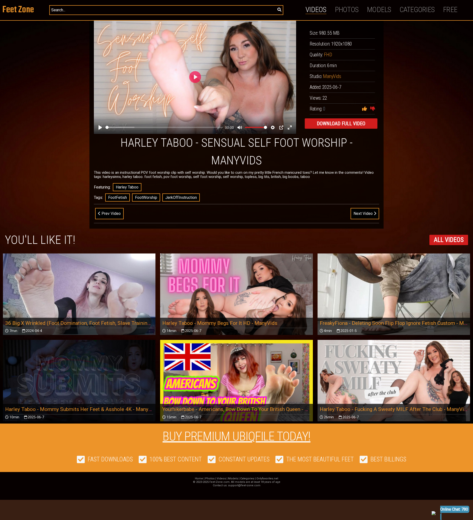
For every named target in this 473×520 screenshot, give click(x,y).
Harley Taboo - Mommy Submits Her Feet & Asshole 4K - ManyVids (82, 409)
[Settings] (273, 127)
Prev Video (111, 213)
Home (199, 478)
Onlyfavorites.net (267, 478)
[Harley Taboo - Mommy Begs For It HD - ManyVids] (236, 296)
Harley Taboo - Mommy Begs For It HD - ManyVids (219, 323)
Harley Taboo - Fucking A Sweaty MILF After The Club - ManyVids (395, 409)
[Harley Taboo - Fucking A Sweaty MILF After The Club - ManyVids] (394, 383)
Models (379, 9)
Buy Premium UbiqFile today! (236, 436)
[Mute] (240, 127)
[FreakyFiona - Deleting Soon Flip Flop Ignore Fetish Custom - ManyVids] (394, 296)
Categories (417, 9)
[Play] (100, 127)
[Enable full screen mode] (290, 127)
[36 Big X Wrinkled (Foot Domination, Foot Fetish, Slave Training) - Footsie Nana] (79, 296)
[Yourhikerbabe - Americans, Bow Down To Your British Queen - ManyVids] (236, 383)
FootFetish (117, 197)
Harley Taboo (127, 187)
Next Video (364, 213)
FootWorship (146, 197)
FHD (328, 55)
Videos (315, 9)
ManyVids (332, 76)
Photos (347, 9)
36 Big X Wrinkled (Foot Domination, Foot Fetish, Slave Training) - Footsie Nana (96, 323)
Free (450, 9)
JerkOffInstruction (181, 197)
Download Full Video (341, 123)
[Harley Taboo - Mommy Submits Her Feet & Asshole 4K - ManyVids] (79, 382)
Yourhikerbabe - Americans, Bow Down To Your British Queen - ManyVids (244, 409)
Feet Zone (18, 10)
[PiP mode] (281, 127)
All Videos (449, 239)
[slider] (164, 127)
